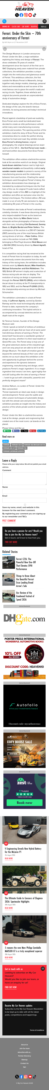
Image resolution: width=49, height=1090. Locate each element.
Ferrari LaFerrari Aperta (13, 451)
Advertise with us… (24, 1052)
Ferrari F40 (22, 448)
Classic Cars (16, 26)
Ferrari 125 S (17, 445)
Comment (6, 470)
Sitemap (24, 1060)
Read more (9, 858)
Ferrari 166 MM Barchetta (34, 445)
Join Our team (24, 1049)
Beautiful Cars (36, 26)
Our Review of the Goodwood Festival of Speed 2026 (25, 596)
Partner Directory (24, 1056)
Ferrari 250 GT (9, 448)
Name (5, 487)
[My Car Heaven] (24, 6)
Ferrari (36, 59)
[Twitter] (17, 16)
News (5, 441)
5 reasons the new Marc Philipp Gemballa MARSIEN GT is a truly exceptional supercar (23, 949)
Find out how (11, 987)
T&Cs (24, 516)
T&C (24, 1067)
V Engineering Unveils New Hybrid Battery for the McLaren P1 (23, 850)
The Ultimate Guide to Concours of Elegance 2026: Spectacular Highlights (24, 900)
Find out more (11, 542)
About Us (24, 1045)
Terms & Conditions (37, 1030)
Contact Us (24, 1063)
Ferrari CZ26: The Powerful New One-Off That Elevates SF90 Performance (26, 564)
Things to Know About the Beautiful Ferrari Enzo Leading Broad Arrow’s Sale (25, 581)
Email (4, 496)
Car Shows (25, 26)
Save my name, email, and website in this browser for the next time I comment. (20, 509)
